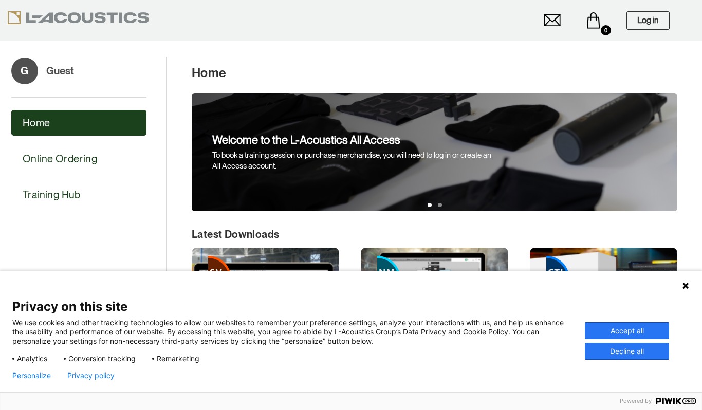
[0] (593, 20)
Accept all (627, 330)
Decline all (627, 351)
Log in (648, 20)
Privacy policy (91, 375)
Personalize (31, 375)
